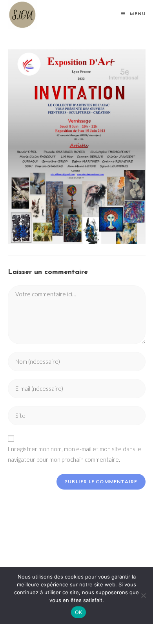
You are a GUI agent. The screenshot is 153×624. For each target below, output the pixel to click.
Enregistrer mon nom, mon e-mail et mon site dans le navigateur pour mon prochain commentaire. (74, 454)
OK (78, 612)
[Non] (143, 595)
